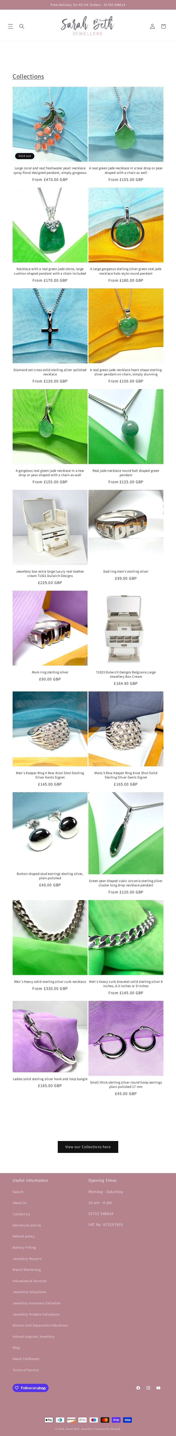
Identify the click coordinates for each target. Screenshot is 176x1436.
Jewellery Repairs (27, 1258)
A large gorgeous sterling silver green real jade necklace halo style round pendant (125, 271)
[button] (10, 26)
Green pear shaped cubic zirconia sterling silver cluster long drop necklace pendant (125, 883)
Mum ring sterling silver (50, 672)
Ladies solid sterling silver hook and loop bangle (50, 1079)
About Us (20, 1202)
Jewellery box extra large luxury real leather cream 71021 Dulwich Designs (50, 573)
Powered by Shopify (107, 1429)
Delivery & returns (27, 1225)
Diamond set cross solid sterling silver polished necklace (50, 372)
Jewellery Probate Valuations (36, 1314)
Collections (28, 76)
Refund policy (24, 1236)
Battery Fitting (24, 1247)
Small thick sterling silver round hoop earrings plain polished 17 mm (126, 1084)
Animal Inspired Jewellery (34, 1336)
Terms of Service (26, 1370)
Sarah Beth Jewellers (79, 1429)
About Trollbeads (26, 1358)
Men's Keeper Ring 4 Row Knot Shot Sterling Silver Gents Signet (50, 775)
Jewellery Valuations (29, 1291)
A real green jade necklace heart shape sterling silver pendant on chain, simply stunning (126, 372)
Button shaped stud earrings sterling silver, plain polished (50, 875)
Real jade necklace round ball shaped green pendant (126, 472)
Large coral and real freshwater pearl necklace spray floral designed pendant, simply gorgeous (50, 170)
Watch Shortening (27, 1269)
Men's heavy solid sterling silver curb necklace (50, 981)
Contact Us (21, 1214)
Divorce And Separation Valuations (40, 1325)
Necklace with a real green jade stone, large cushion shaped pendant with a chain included (50, 271)
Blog (16, 1347)
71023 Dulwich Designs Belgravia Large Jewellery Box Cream (126, 674)
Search (18, 1191)
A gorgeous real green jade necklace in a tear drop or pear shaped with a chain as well (50, 472)
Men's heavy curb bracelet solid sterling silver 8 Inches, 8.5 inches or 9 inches (126, 983)
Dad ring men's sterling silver (125, 571)
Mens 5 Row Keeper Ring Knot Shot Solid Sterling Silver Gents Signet (125, 775)
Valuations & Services (30, 1280)
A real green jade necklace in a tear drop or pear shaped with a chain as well (126, 170)
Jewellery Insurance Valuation (37, 1303)
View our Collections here (88, 1146)
